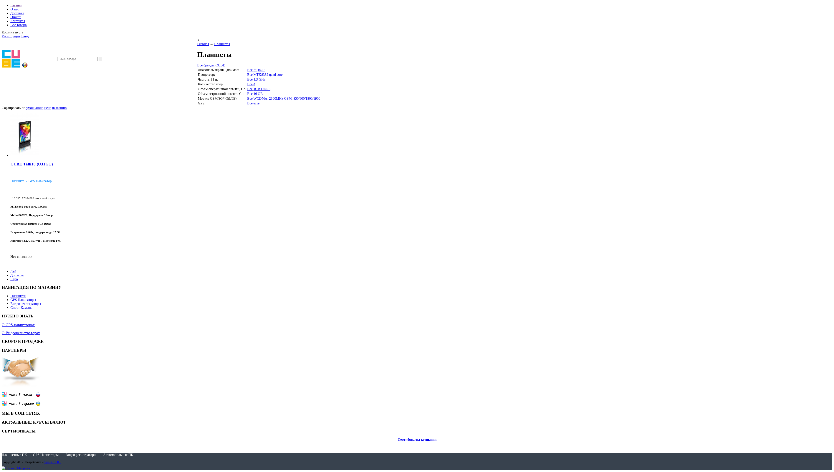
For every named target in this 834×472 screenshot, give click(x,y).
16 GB (258, 94)
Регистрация (11, 36)
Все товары (18, 25)
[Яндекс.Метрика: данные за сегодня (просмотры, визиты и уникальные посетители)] (16, 468)
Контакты (17, 21)
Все (250, 70)
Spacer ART (52, 462)
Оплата (15, 17)
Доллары (17, 275)
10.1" (261, 70)
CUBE (220, 65)
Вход (25, 36)
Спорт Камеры (21, 307)
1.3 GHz (259, 79)
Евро (14, 279)
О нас (14, 9)
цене (47, 108)
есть (256, 103)
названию (59, 108)
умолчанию (34, 108)
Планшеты (222, 44)
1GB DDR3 (261, 89)
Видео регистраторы (25, 303)
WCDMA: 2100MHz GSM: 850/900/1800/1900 (286, 98)
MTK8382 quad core (268, 74)
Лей (13, 271)
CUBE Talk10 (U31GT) (31, 164)
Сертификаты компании (417, 439)
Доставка (17, 13)
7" (255, 70)
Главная (16, 5)
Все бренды (206, 65)
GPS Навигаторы (23, 300)
